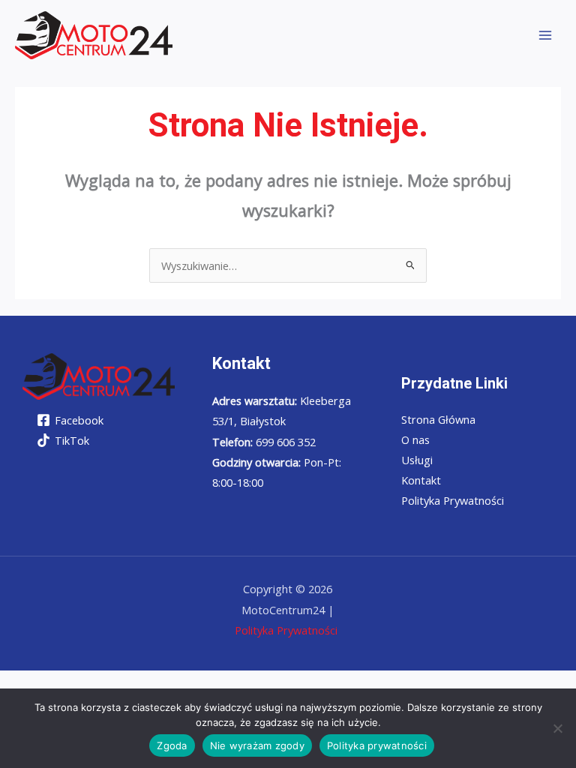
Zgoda (172, 746)
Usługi (417, 459)
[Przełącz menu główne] (545, 35)
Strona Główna (438, 419)
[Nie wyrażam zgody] (557, 728)
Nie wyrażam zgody (257, 746)
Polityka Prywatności (452, 500)
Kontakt (421, 480)
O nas (415, 439)
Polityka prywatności (377, 746)
